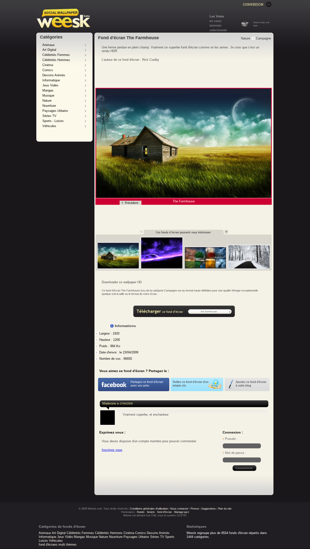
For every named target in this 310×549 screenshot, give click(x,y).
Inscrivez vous (112, 450)
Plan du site (225, 508)
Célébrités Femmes (56, 55)
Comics (47, 70)
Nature (47, 100)
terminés (215, 25)
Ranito (140, 512)
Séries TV (49, 116)
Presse (195, 508)
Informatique (51, 80)
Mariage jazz (181, 512)
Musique (48, 95)
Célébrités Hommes (56, 60)
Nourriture (49, 105)
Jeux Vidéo (50, 85)
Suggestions (208, 508)
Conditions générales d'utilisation (149, 508)
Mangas (48, 90)
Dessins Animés (53, 75)
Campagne (263, 38)
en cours (215, 21)
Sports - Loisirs (53, 121)
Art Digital (49, 50)
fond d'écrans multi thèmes (58, 544)
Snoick (151, 512)
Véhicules (49, 126)
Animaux (48, 45)
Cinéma (47, 65)
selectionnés (218, 30)
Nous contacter (179, 508)
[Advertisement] (184, 75)
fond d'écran (164, 512)
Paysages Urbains (55, 111)
